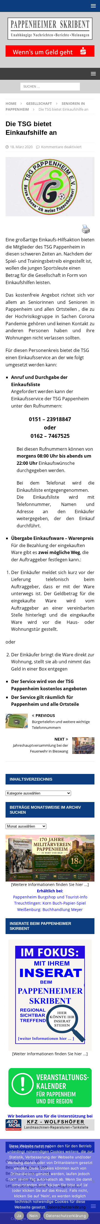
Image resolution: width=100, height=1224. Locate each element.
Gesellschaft (39, 103)
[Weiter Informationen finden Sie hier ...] (50, 1053)
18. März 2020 (21, 146)
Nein (33, 1215)
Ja (19, 1215)
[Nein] (93, 1181)
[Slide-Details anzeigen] (50, 1125)
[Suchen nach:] (50, 86)
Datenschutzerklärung (66, 1207)
